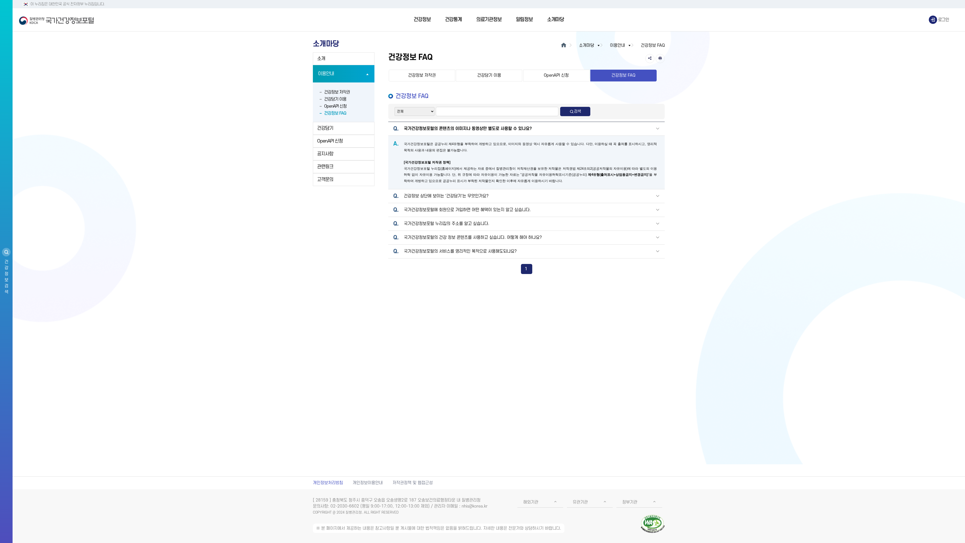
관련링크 (325, 166)
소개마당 (555, 19)
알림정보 (524, 19)
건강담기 (325, 128)
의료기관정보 (489, 19)
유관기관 (580, 502)
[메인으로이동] (563, 45)
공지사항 (325, 154)
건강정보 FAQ (335, 113)
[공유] (649, 58)
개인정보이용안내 (368, 483)
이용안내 (326, 73)
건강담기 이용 (335, 99)
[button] (658, 129)
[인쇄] (660, 58)
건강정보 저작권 (337, 92)
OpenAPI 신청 (335, 106)
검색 (577, 111)
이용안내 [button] (617, 45)
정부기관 (629, 502)
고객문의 (325, 179)
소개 (321, 58)
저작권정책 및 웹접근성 (413, 483)
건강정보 (422, 19)
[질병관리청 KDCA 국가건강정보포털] (56, 20)
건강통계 (453, 19)
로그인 (943, 20)
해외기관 (530, 502)
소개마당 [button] (586, 45)
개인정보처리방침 (328, 483)
